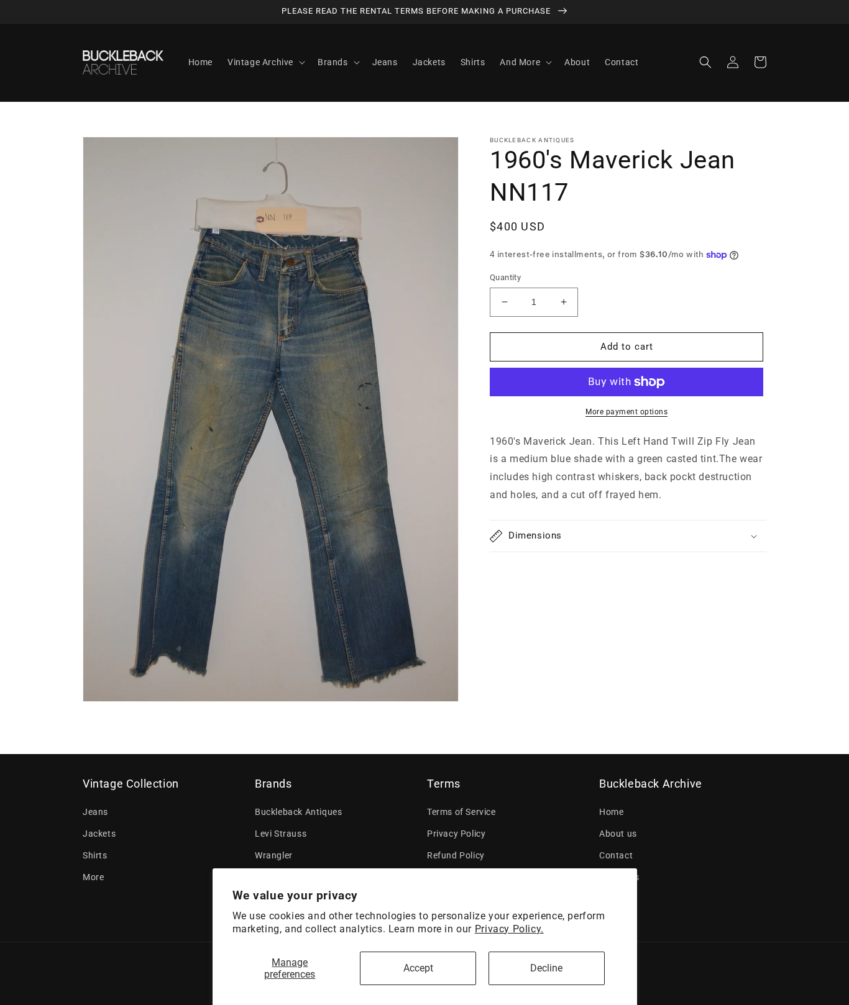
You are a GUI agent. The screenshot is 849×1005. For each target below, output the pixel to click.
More (93, 877)
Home (611, 812)
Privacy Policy (456, 834)
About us (618, 834)
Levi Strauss (280, 834)
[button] (265, 62)
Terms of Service (461, 812)
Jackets (99, 834)
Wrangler (274, 855)
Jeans (95, 812)
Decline (546, 968)
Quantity (505, 277)
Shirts (95, 855)
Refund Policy (456, 855)
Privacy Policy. (509, 929)
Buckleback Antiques (298, 812)
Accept (418, 968)
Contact (616, 855)
